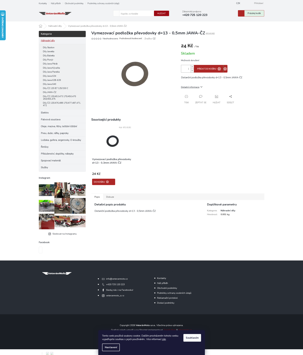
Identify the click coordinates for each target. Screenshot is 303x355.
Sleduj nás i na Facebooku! (119, 290)
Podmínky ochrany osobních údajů (103, 3)
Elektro (45, 112)
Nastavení (111, 347)
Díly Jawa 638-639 (52, 80)
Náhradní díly (48, 40)
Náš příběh (56, 3)
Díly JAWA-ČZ (49, 92)
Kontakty (43, 3)
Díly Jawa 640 (49, 84)
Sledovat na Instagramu (64, 233)
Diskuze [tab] (110, 196)
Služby (44, 167)
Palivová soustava (50, 119)
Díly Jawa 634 (49, 76)
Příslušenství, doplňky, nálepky (57, 153)
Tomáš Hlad (170, 329)
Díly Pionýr (48, 59)
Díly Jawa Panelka (51, 71)
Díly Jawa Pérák (50, 63)
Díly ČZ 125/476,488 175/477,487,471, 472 (62, 104)
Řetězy (45, 146)
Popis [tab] (97, 196)
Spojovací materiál (51, 160)
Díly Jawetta (48, 51)
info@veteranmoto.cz (117, 278)
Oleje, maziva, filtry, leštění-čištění (59, 126)
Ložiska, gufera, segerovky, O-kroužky (61, 140)
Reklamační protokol (167, 297)
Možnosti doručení (190, 60)
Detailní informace (190, 87)
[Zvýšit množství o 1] (192, 67)
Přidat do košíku (206, 68)
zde (164, 339)
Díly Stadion (48, 47)
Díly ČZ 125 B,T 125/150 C (55, 88)
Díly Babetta (49, 55)
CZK (238, 3)
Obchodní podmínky (74, 3)
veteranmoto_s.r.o (115, 295)
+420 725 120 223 (115, 284)
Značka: (149, 38)
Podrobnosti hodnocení (130, 38)
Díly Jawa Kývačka (51, 68)
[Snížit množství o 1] (192, 70)
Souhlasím (192, 338)
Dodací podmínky (165, 302)
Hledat (161, 13)
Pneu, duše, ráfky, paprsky (55, 133)
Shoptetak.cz (185, 329)
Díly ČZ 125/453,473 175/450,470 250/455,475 (59, 97)
